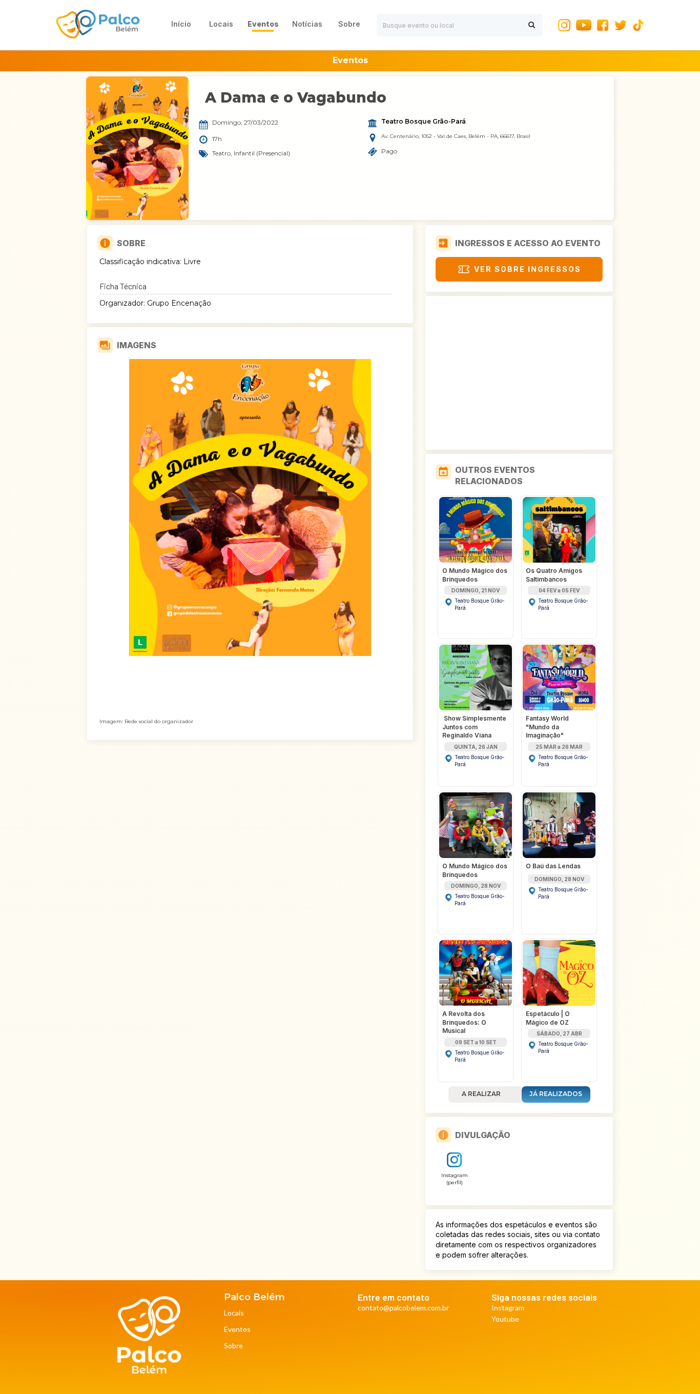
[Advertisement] (519, 373)
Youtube (505, 1319)
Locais (234, 1313)
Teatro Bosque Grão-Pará (423, 121)
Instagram (507, 1308)
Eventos (237, 1329)
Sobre (233, 1346)
